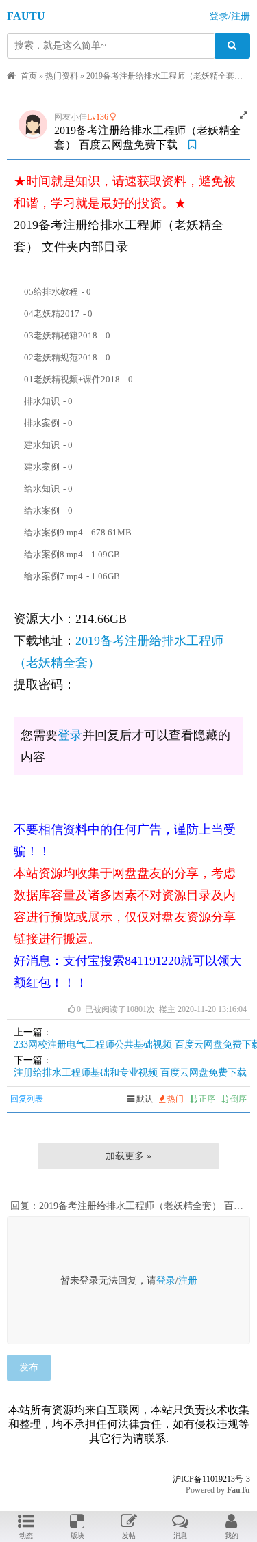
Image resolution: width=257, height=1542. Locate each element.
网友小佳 (70, 117)
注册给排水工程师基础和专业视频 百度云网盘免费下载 (130, 1072)
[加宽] (243, 115)
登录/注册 (229, 16)
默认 (143, 1099)
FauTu (238, 1490)
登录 (70, 735)
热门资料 (61, 76)
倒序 (237, 1099)
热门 (174, 1099)
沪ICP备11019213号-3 (211, 1479)
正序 (206, 1099)
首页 (29, 76)
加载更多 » (128, 1156)
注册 (187, 1280)
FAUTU (26, 16)
